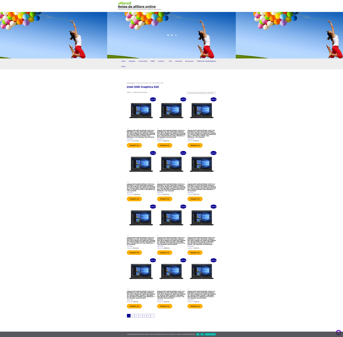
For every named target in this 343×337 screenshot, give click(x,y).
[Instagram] (176, 35)
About (123, 67)
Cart (170, 61)
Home (123, 61)
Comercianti (143, 61)
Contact (161, 61)
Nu (202, 334)
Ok (198, 334)
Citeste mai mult (210, 334)
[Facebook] (168, 35)
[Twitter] (172, 35)
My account (189, 61)
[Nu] (341, 334)
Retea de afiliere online (137, 6)
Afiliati (153, 61)
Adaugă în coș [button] (134, 145)
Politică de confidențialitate (206, 61)
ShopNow (132, 61)
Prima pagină (131, 83)
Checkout (178, 61)
